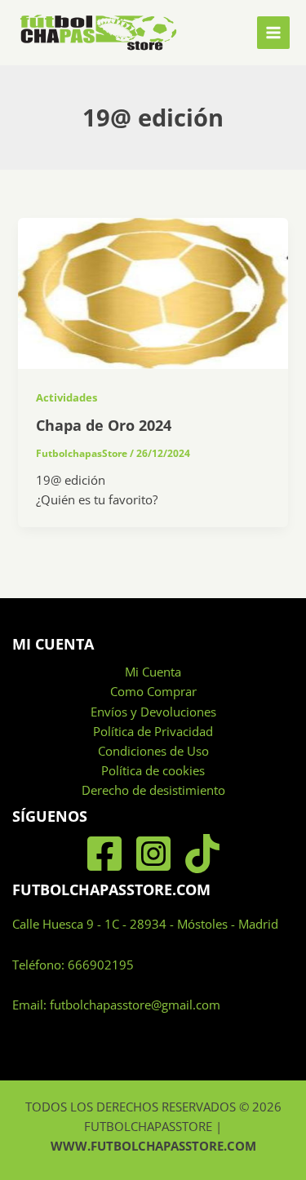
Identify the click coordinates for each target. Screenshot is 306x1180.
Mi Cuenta (153, 671)
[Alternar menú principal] (273, 32)
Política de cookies (153, 770)
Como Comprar (153, 691)
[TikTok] (202, 853)
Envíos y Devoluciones (153, 711)
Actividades (66, 397)
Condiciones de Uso (153, 751)
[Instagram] (153, 853)
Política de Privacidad (153, 731)
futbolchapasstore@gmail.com (135, 1004)
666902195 (101, 964)
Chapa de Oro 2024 (103, 425)
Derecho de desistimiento (153, 790)
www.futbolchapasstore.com (153, 1146)
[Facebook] (104, 853)
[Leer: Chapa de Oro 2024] (152, 292)
